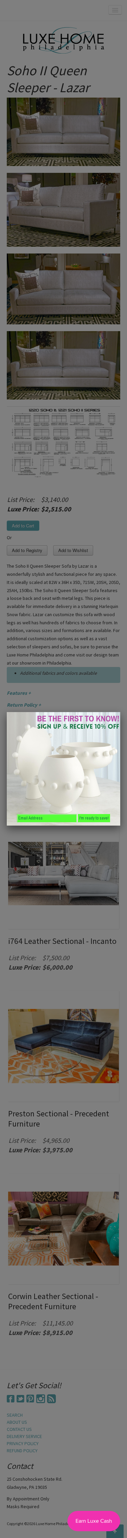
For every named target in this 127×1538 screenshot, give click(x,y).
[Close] (120, 712)
